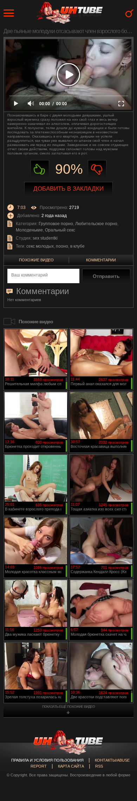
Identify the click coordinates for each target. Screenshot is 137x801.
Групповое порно (56, 223)
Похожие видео (36, 260)
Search (129, 13)
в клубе (77, 246)
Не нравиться (97, 169)
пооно (62, 246)
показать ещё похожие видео (68, 706)
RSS (99, 766)
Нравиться (40, 169)
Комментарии (101, 260)
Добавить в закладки (68, 188)
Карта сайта (71, 766)
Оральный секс (60, 230)
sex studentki (45, 238)
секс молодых (40, 246)
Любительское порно (96, 223)
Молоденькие (29, 230)
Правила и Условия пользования (47, 760)
